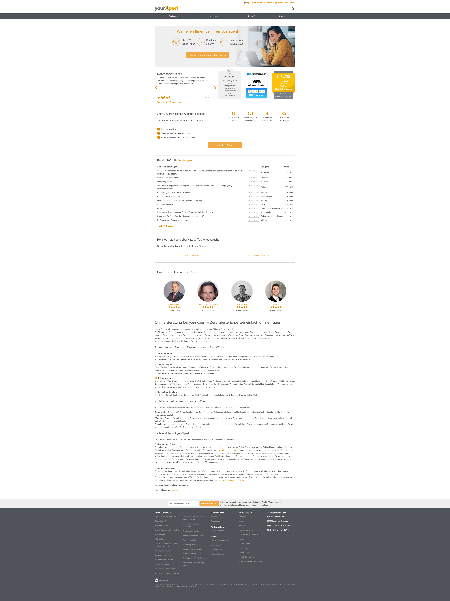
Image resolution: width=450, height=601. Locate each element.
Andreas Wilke (242, 304)
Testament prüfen (189, 540)
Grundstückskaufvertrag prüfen (167, 530)
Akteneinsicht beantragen (192, 549)
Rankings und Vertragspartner (250, 561)
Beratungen (184, 160)
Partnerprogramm (246, 530)
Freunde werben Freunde (248, 534)
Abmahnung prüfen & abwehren (195, 558)
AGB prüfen (159, 539)
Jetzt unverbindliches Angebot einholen (207, 55)
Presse (242, 525)
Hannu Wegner (174, 304)
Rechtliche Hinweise (247, 557)
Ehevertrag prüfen (190, 544)
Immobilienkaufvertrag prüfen (166, 516)
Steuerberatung (216, 16)
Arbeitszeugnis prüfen (163, 555)
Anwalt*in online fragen (228, 450)
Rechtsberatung (175, 16)
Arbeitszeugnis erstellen (164, 559)
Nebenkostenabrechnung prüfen (167, 573)
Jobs (241, 521)
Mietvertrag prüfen (162, 564)
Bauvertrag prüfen (161, 521)
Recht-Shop (253, 16)
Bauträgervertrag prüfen (164, 525)
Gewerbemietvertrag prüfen (165, 568)
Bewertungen (216, 521)
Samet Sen (276, 304)
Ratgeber (214, 516)
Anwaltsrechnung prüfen (192, 553)
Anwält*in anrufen (191, 255)
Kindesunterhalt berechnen (193, 535)
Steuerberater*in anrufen (259, 255)
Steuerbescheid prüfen (191, 531)
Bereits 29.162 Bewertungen (169, 102)
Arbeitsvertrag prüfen (163, 550)
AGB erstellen (160, 534)
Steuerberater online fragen (233, 480)
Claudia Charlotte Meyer (208, 304)
